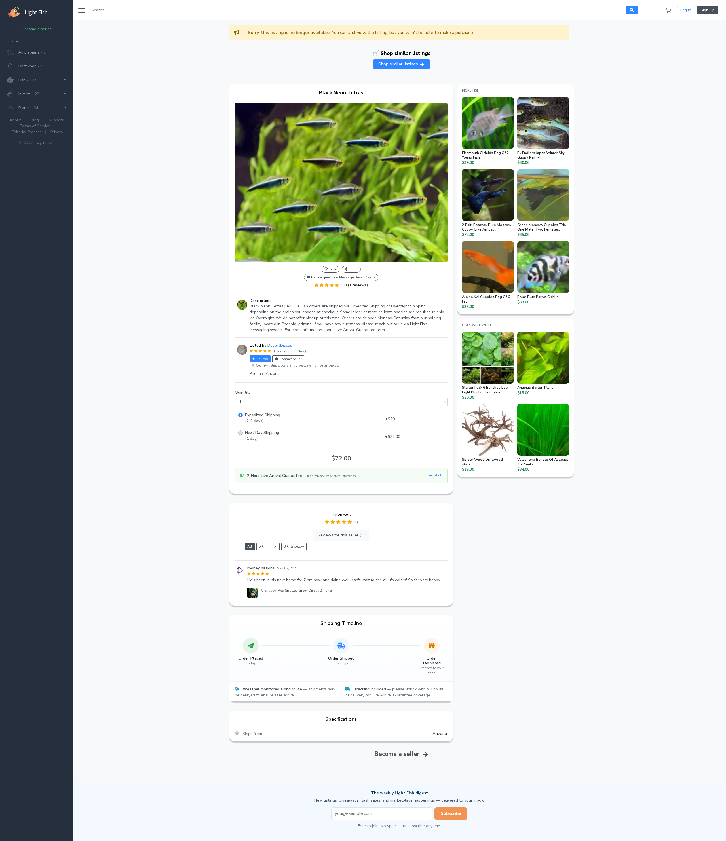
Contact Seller (290, 359)
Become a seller (36, 29)
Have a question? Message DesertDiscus (343, 277)
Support (56, 120)
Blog (35, 120)
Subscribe (451, 813)
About (15, 120)
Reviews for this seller (341, 535)
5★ (262, 546)
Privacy (56, 132)
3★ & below (294, 546)
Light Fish (45, 142)
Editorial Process (27, 132)
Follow (262, 359)
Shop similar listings (398, 64)
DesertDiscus (279, 345)
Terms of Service (35, 126)
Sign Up (707, 10)
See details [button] (435, 475)
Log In (685, 10)
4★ (274, 546)
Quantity (242, 392)
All (249, 546)
